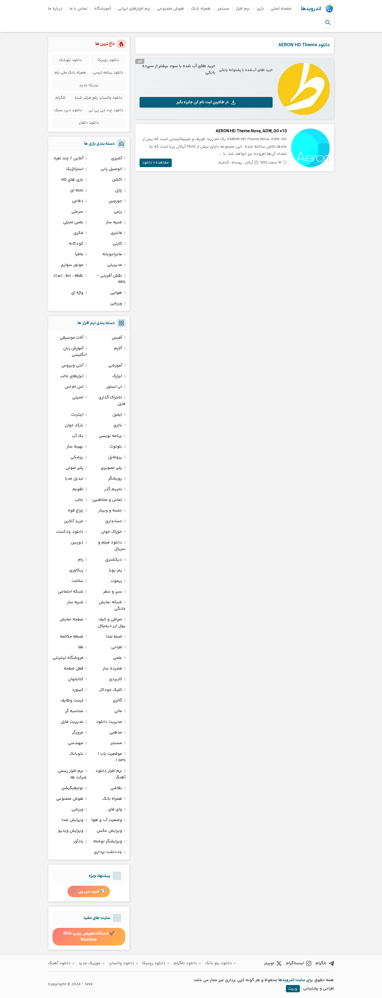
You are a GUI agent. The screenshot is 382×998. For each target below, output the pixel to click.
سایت (300, 980)
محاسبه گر (74, 711)
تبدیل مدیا (74, 478)
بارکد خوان (74, 425)
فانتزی (116, 233)
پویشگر (115, 478)
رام (80, 559)
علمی (117, 658)
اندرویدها (311, 9)
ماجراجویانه (112, 254)
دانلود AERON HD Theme (304, 45)
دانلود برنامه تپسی (108, 73)
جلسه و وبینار (110, 510)
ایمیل (117, 414)
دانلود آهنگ (59, 963)
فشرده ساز (112, 668)
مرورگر (77, 732)
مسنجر (223, 8)
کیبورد (77, 690)
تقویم (78, 489)
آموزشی (115, 365)
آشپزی (116, 158)
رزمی (118, 211)
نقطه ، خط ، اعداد (68, 275)
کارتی (117, 243)
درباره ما (55, 8)
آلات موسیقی (71, 337)
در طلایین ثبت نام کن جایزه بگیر (202, 102)
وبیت (292, 988)
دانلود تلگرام (185, 963)
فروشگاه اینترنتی (67, 658)
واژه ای (77, 293)
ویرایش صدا (72, 820)
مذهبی (115, 732)
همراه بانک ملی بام (70, 73)
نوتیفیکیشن (72, 788)
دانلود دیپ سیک (68, 110)
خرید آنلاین (73, 521)
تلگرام (60, 98)
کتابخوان (75, 679)
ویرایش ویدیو (70, 831)
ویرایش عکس (109, 831)
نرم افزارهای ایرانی (134, 8)
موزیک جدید (89, 963)
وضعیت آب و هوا (106, 820)
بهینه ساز (75, 446)
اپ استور (114, 387)
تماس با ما (78, 8)
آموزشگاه (102, 8)
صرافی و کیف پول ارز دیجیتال (112, 622)
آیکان (249, 163)
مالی (118, 711)
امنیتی (77, 397)
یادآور (78, 841)
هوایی (116, 293)
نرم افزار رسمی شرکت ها (72, 774)
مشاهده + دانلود (155, 163)
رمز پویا (115, 570)
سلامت (77, 581)
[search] (328, 23)
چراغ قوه (75, 510)
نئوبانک (76, 754)
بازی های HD (72, 179)
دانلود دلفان (88, 123)
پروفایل (115, 457)
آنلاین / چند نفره (68, 158)
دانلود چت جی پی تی (106, 110)
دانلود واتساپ (121, 963)
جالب (79, 500)
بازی (260, 8)
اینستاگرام (295, 963)
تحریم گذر (113, 489)
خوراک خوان (111, 532)
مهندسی (75, 743)
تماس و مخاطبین (107, 500)
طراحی (116, 647)
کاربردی (115, 679)
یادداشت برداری (108, 852)
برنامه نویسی (110, 436)
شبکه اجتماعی (70, 591)
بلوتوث (115, 446)
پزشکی (76, 457)
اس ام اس (74, 387)
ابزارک (117, 376)
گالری (117, 700)
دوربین (77, 542)
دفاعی (77, 201)
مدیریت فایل (72, 722)
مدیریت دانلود (109, 722)
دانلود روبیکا (108, 60)
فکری (78, 233)
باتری (117, 425)
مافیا (79, 254)
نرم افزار (243, 8)
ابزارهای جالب (71, 376)
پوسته (237, 163)
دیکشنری (113, 559)
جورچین (115, 201)
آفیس (117, 337)
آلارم (118, 348)
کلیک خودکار (110, 690)
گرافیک (223, 163)
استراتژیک (74, 169)
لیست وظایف (72, 700)
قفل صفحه (73, 668)
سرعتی (77, 211)
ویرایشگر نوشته (107, 841)
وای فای (115, 809)
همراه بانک (201, 8)
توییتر (269, 963)
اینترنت (77, 414)
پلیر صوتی (74, 468)
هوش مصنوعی (170, 8)
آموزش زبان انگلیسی (75, 351)
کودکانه (76, 243)
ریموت (116, 581)
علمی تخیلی (73, 222)
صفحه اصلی (281, 8)
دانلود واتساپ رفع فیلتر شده (98, 98)
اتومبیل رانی (111, 169)
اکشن (117, 179)
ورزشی (116, 303)
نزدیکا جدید (88, 85)
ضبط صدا (114, 636)
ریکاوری (76, 570)
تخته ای (76, 190)
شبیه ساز (114, 222)
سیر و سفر (112, 591)
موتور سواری (72, 265)
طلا (80, 647)
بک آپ (77, 436)
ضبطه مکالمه (71, 636)
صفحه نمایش (71, 619)
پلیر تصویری (111, 468)
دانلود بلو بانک (218, 963)
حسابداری (113, 521)
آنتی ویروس (72, 365)
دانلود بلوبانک (70, 60)
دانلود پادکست (69, 532)
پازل (118, 190)
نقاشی (116, 788)
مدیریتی (114, 265)
